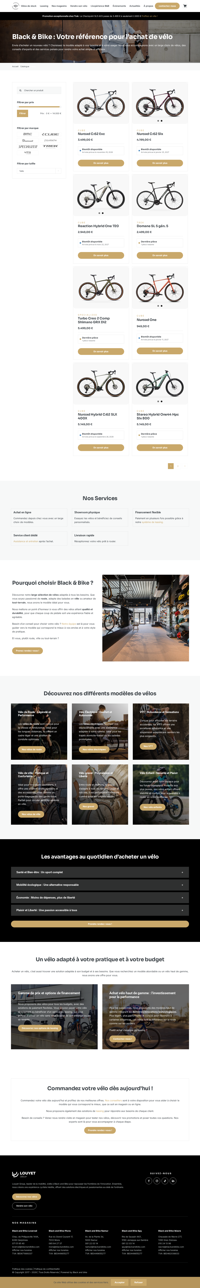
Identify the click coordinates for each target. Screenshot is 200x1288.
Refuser (138, 1282)
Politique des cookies (22, 1269)
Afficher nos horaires (22, 1250)
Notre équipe (69, 623)
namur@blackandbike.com (98, 1247)
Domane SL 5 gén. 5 (152, 226)
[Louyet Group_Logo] (24, 1173)
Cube (82, 130)
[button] (100, 872)
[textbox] (39, 171)
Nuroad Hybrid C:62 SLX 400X (97, 416)
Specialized (87, 315)
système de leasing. (153, 522)
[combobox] (39, 171)
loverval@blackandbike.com (25, 1247)
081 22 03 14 (91, 1243)
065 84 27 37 (55, 1243)
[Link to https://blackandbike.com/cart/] (185, 6)
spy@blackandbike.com (133, 1247)
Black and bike (80, 1272)
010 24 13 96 (164, 1243)
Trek (140, 222)
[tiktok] (165, 1181)
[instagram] (157, 1181)
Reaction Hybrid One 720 (98, 226)
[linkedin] (173, 1181)
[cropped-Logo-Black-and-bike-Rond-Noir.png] (15, 3)
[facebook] (149, 1181)
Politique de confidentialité (47, 1269)
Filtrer (22, 113)
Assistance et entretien (26, 541)
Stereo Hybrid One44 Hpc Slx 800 (158, 416)
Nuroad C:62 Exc (91, 134)
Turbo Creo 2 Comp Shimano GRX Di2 (94, 320)
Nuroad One (147, 320)
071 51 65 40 (18, 1243)
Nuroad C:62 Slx (150, 134)
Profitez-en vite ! (150, 16)
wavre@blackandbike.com (171, 1247)
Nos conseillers (113, 1100)
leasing (100, 1111)
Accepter (120, 1282)
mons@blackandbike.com (61, 1247)
